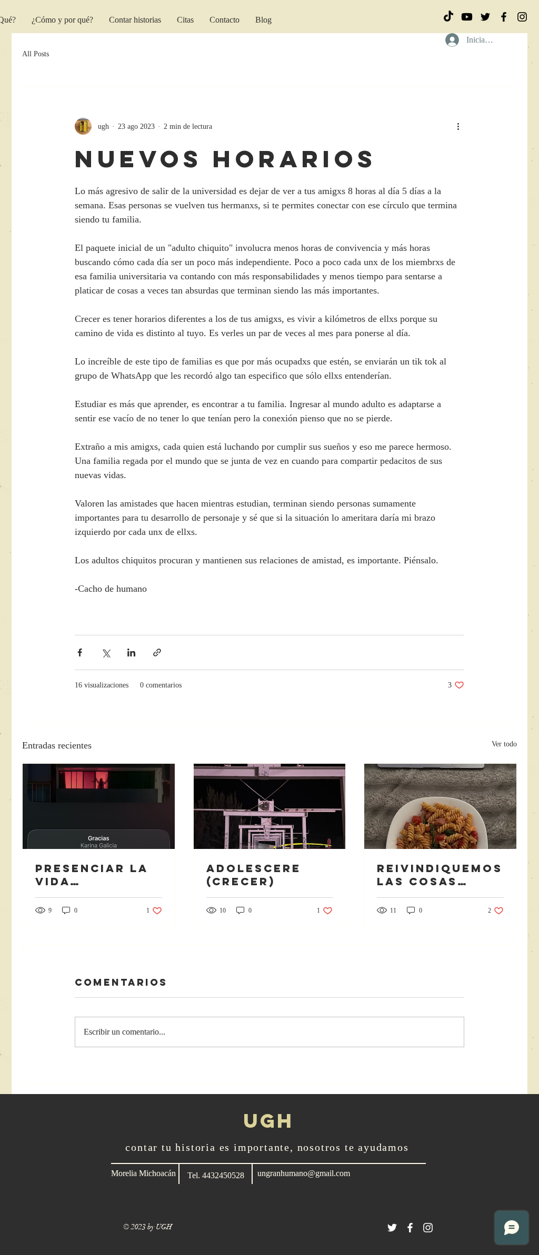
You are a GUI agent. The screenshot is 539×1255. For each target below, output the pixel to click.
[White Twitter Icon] (392, 1227)
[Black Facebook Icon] (503, 17)
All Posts (35, 54)
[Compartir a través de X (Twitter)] (106, 652)
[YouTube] (467, 17)
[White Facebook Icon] (410, 1227)
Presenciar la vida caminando (91, 875)
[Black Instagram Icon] (522, 17)
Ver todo (504, 744)
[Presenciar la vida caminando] (99, 806)
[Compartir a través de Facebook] (80, 652)
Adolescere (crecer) (253, 875)
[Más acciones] (458, 126)
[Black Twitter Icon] (485, 17)
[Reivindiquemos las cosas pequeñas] (440, 806)
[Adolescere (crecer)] (270, 806)
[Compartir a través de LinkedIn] (131, 652)
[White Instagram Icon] (428, 1227)
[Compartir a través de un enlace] (157, 652)
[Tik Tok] (448, 17)
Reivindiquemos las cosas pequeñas (440, 875)
